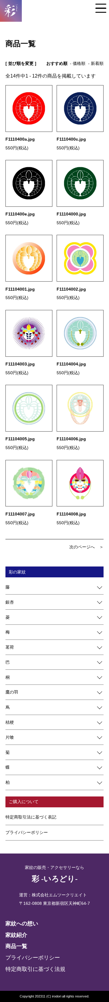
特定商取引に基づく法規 (35, 969)
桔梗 (9, 722)
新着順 (97, 63)
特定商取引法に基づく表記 (30, 817)
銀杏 (9, 602)
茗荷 (9, 647)
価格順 (79, 63)
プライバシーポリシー (26, 832)
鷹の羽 (11, 692)
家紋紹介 (16, 935)
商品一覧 (16, 946)
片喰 (9, 737)
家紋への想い (21, 924)
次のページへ (82, 546)
